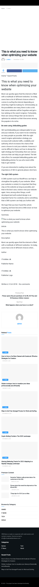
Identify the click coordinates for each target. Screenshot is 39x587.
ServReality (26, 583)
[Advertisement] (19, 29)
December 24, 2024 (6, 413)
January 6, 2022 (15, 489)
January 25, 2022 (15, 496)
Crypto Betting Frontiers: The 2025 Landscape (15, 436)
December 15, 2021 (19, 59)
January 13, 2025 (6, 388)
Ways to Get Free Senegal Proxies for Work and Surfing (19, 411)
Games (3, 509)
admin (9, 59)
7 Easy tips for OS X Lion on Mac (19, 493)
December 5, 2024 (6, 466)
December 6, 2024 (6, 438)
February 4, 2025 (6, 360)
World (3, 520)
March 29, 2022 (15, 481)
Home (3, 8)
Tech (3, 516)
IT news (9, 8)
